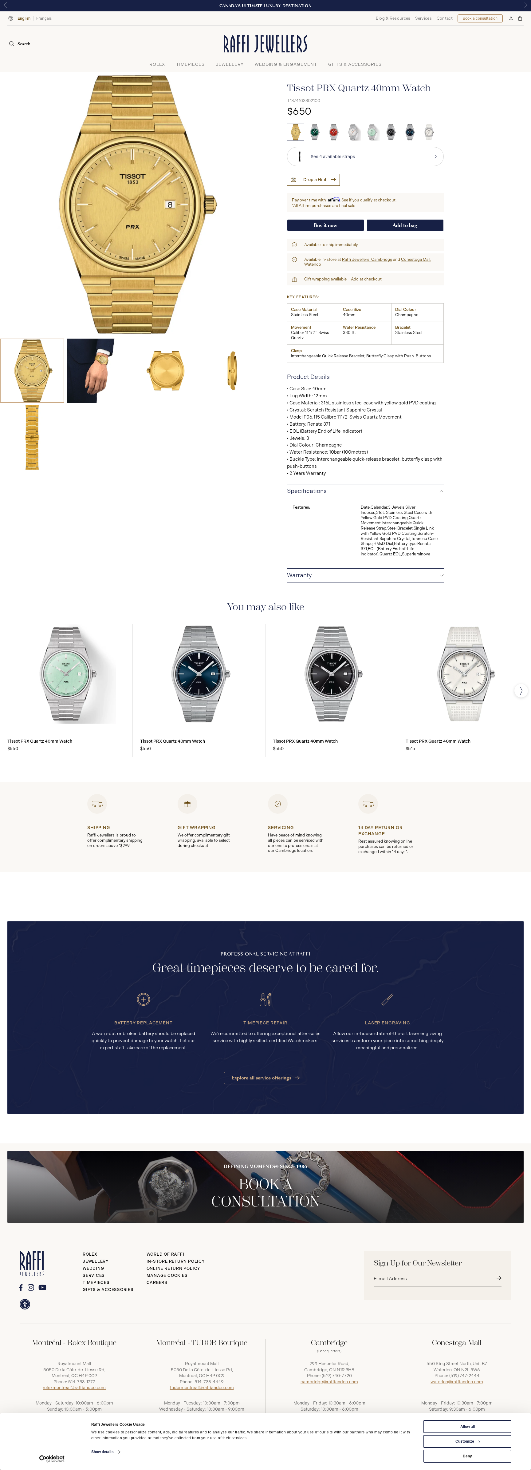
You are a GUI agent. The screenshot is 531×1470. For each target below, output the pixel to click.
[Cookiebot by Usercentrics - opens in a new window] (52, 1459)
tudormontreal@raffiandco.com (202, 1387)
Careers (157, 1282)
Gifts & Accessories (108, 1289)
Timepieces (96, 1282)
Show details (102, 1452)
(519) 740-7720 (337, 1375)
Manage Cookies (167, 1275)
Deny (467, 1456)
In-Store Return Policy (176, 1261)
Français (44, 18)
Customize (464, 1441)
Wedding (93, 1268)
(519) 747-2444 (464, 1375)
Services (423, 18)
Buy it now (325, 225)
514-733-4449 (209, 1382)
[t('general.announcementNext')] (526, 5)
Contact (445, 18)
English (24, 18)
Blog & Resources (393, 18)
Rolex (90, 1254)
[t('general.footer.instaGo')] (31, 1287)
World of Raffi (165, 1254)
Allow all (467, 1426)
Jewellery (96, 1261)
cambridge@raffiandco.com (329, 1382)
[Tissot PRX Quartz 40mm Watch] (295, 132)
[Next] (521, 690)
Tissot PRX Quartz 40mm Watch (39, 741)
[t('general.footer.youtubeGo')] (42, 1287)
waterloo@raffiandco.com (457, 1382)
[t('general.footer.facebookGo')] (20, 1287)
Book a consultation (480, 18)
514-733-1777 (81, 1382)
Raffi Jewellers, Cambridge (367, 259)
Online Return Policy (174, 1268)
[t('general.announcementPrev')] (5, 5)
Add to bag (405, 225)
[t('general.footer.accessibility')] (25, 1304)
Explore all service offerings (262, 1078)
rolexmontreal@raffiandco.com (74, 1387)
